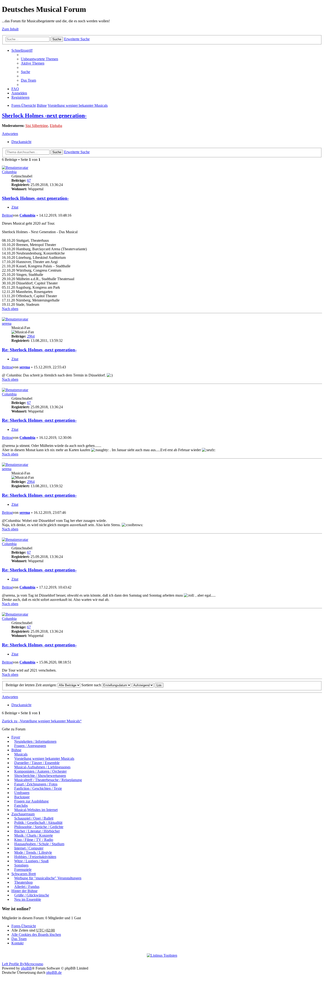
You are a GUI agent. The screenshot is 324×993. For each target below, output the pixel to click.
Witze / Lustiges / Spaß (31, 861)
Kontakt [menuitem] (17, 943)
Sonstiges (21, 865)
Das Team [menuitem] (28, 80)
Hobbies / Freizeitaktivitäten (35, 857)
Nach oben (10, 309)
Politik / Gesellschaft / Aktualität (38, 823)
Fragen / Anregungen (30, 746)
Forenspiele (23, 870)
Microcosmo (33, 964)
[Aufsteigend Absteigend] (143, 685)
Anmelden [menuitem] (19, 93)
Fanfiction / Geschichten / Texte (38, 788)
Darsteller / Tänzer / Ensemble (37, 763)
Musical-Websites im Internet (36, 810)
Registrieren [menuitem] (20, 97)
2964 (31, 336)
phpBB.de (54, 972)
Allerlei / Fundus (26, 887)
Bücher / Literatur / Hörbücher (37, 831)
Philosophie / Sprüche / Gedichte (38, 827)
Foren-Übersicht (23, 105)
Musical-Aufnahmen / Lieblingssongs (42, 767)
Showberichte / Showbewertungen (40, 776)
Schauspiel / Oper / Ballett (33, 818)
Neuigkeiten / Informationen (35, 741)
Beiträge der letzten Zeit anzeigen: (32, 685)
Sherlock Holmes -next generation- (44, 115)
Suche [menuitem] (25, 72)
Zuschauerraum (23, 814)
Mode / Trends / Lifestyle (33, 852)
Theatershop (23, 882)
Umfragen (21, 793)
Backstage (22, 797)
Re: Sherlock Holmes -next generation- (39, 349)
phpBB (26, 968)
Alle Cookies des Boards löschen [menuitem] (36, 935)
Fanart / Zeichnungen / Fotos (35, 784)
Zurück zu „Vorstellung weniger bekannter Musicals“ (42, 721)
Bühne (42, 105)
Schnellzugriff (21, 50)
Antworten (10, 134)
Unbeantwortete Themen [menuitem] (39, 59)
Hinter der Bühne (24, 891)
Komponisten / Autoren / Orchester (40, 771)
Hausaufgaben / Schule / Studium (39, 844)
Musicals (21, 754)
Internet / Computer (28, 848)
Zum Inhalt (10, 29)
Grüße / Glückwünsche (31, 895)
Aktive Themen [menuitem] (32, 63)
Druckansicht (21, 142)
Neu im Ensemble (27, 899)
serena (6, 323)
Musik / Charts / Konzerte (33, 835)
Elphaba (56, 126)
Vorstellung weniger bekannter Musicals (78, 105)
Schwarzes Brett (23, 874)
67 (29, 180)
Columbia (9, 172)
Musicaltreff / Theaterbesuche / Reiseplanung (48, 780)
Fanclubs (21, 805)
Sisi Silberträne (36, 126)
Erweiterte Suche (77, 39)
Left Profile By (13, 964)
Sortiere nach (91, 685)
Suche (56, 39)
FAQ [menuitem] (15, 89)
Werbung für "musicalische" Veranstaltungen (47, 878)
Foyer (15, 737)
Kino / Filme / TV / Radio (33, 840)
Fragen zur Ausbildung (31, 801)
